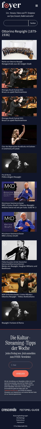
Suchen (33, 23)
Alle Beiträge (20, 418)
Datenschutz (20, 420)
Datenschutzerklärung (10, 390)
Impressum (20, 422)
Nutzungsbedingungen (20, 416)
